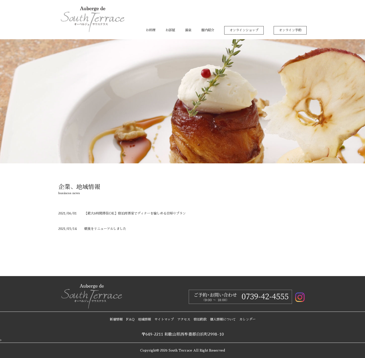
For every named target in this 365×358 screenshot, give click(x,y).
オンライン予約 (290, 30)
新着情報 (116, 319)
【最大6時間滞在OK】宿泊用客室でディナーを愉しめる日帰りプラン (135, 213)
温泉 (188, 30)
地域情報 (144, 319)
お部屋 (170, 30)
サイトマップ (164, 319)
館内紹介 (207, 30)
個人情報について (223, 319)
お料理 (150, 30)
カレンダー (247, 319)
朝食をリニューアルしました (105, 228)
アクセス (183, 319)
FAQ (130, 319)
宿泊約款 (200, 319)
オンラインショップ (243, 30)
